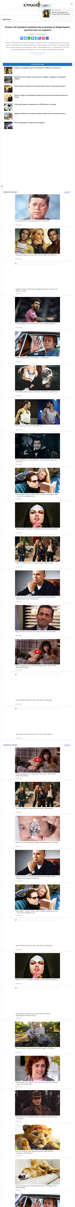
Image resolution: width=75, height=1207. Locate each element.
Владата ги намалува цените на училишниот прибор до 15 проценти (37, 68)
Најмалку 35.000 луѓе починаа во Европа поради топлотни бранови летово (39, 113)
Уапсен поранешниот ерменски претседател (29, 122)
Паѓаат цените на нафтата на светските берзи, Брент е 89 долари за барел (39, 86)
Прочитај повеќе (37, 53)
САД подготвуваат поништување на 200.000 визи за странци (35, 104)
